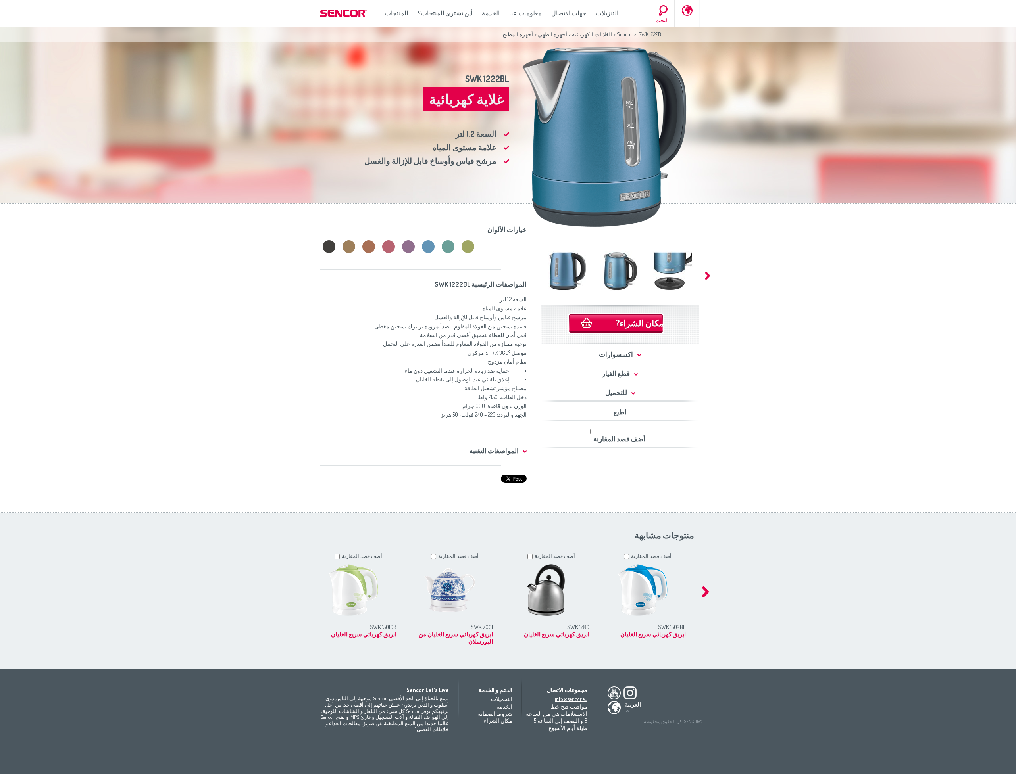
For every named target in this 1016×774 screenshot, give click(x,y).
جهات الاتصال (568, 13)
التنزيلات (607, 13)
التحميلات (501, 698)
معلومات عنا (525, 13)
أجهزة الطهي (552, 34)
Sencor (624, 34)
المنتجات (396, 13)
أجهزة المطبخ (517, 34)
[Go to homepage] (344, 13)
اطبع (620, 412)
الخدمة (491, 13)
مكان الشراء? (640, 322)
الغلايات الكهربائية (592, 34)
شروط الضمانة (495, 713)
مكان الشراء (498, 720)
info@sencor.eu (571, 698)
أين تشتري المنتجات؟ (445, 13)
